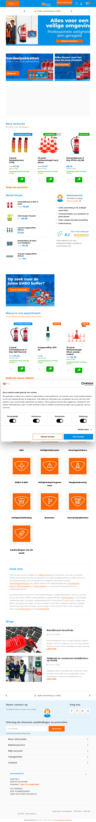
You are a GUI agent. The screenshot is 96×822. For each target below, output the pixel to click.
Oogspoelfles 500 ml (47, 348)
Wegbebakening (78, 482)
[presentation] (25, 11)
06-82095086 (43, 609)
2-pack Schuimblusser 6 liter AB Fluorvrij (18, 349)
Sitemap (86, 811)
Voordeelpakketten (77, 518)
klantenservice (25, 609)
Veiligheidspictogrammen (49, 484)
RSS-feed (78, 811)
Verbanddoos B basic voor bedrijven (27, 242)
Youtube (88, 710)
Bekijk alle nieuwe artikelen (20, 378)
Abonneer (56, 729)
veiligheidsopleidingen (19, 583)
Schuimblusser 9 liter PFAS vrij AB (75, 159)
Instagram (77, 710)
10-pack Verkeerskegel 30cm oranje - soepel (74, 350)
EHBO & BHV (21, 482)
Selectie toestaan (48, 437)
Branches (50, 518)
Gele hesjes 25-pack (27, 216)
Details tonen (83, 429)
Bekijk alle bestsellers (17, 187)
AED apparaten (24, 586)
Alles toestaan (78, 437)
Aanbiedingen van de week (21, 551)
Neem (69, 201)
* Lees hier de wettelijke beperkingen (18, 733)
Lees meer (52, 649)
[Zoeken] (77, 3)
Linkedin (82, 710)
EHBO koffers (40, 586)
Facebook (72, 710)
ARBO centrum (45, 575)
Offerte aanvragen (64, 2)
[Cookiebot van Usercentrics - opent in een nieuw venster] (83, 384)
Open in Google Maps (29, 784)
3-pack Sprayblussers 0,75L (16, 160)
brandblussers (67, 597)
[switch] (36, 421)
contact (75, 201)
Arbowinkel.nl (30, 814)
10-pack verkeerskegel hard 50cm (48, 160)
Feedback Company (64, 820)
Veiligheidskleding (21, 518)
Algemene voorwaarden (62, 811)
